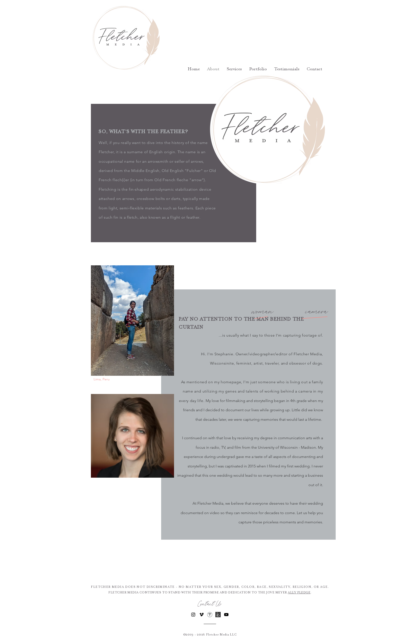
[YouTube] (226, 614)
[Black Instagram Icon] (193, 614)
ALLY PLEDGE (299, 592)
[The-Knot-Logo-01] (218, 614)
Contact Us (210, 604)
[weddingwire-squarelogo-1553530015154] (209, 614)
